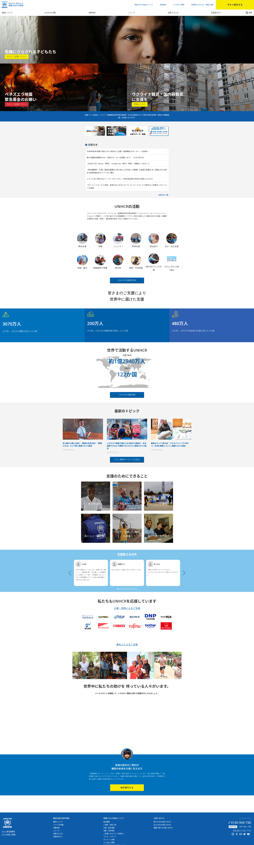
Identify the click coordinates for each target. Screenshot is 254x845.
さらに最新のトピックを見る (127, 459)
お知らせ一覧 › (164, 195)
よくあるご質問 (178, 5)
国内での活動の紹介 (158, 536)
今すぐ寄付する (235, 4)
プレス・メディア (109, 836)
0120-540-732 (241, 822)
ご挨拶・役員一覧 (109, 825)
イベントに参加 (158, 503)
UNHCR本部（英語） (9, 834)
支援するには (173, 12)
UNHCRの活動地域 (127, 394)
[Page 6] (128, 589)
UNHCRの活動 (50, 12)
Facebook (237, 834)
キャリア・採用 (108, 839)
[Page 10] (136, 589)
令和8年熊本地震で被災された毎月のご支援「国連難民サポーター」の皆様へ (117, 151)
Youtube (248, 834)
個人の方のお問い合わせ (162, 822)
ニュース (131, 12)
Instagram (233, 834)
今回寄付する (127, 503)
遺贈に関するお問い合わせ (163, 828)
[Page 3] (122, 589)
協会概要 (106, 822)
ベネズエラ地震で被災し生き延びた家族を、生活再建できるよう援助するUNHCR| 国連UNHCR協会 (126, 445)
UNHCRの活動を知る (127, 280)
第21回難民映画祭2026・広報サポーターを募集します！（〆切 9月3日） (116, 157)
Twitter (244, 834)
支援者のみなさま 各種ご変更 (202, 5)
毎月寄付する (95, 503)
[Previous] (71, 573)
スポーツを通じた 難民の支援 (127, 534)
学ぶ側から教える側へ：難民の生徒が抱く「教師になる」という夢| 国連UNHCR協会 (82, 444)
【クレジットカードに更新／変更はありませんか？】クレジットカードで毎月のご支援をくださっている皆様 (127, 186)
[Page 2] (120, 589)
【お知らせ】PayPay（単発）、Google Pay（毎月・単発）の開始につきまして (118, 163)
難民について (7, 12)
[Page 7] (130, 589)
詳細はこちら (140, 104)
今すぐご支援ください (17, 56)
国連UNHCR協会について (144, 5)
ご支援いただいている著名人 (113, 833)
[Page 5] (126, 589)
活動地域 (91, 12)
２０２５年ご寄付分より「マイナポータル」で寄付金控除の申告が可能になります (120, 179)
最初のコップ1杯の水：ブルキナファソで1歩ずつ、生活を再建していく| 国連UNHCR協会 (170, 444)
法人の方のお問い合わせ (162, 825)
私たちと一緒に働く (96, 536)
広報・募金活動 (108, 828)
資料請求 (163, 5)
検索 (250, 12)
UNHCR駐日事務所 (8, 831)
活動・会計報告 (108, 831)
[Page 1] (118, 589)
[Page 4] (124, 589)
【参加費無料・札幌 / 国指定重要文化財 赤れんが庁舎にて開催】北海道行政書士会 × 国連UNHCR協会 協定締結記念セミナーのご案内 (127, 171)
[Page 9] (134, 589)
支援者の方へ (216, 12)
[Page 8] (132, 589)
